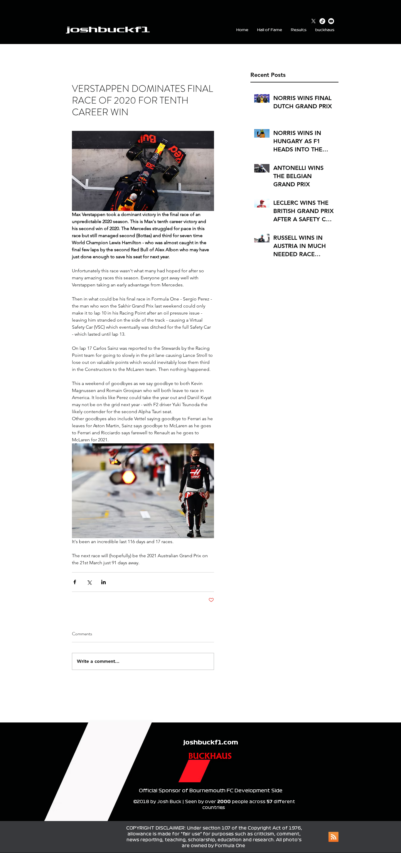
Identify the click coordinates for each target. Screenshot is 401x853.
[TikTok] (322, 21)
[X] (313, 21)
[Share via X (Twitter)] (89, 582)
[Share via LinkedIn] (103, 582)
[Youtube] (331, 21)
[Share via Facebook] (74, 582)
